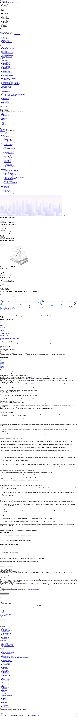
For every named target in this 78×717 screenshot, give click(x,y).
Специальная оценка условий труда (7, 100)
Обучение (3, 163)
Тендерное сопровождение (6, 101)
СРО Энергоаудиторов (5, 39)
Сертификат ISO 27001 (5, 670)
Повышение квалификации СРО (7, 630)
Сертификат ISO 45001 (5, 672)
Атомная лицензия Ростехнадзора (7, 53)
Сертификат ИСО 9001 (7, 155)
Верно (7, 129)
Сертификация (3, 601)
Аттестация (4, 169)
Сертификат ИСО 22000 (6, 63)
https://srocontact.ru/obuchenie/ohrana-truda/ (27, 398)
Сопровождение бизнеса (8, 188)
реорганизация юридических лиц (26, 294)
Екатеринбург (18, 2)
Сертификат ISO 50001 (5, 673)
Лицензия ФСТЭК (5, 643)
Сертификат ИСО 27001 (6, 64)
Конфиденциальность (5, 707)
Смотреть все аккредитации (4, 368)
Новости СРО (4, 117)
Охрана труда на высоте (6, 663)
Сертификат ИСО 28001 (6, 65)
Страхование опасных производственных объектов (10, 93)
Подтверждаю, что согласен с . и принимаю (20, 589)
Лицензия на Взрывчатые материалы (8, 54)
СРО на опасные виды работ (6, 41)
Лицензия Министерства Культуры (7, 52)
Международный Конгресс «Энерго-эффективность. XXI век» (10, 338)
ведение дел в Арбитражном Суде (36, 294)
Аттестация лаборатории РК (6, 87)
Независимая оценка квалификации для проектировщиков (11, 83)
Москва (12, 2)
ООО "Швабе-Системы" (4, 335)
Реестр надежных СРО (5, 40)
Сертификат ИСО (5, 60)
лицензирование (53, 293)
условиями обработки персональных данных (18, 589)
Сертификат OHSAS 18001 (6, 62)
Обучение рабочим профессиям (7, 72)
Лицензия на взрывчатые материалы (7, 645)
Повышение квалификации (6, 71)
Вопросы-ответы (4, 118)
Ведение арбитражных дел (6, 99)
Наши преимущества (5, 115)
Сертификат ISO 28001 (5, 671)
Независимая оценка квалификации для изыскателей (10, 84)
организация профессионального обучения (9, 294)
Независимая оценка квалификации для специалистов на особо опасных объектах (16, 176)
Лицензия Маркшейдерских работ (7, 55)
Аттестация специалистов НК (6, 81)
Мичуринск (2, 0)
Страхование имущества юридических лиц (10, 182)
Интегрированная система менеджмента (8, 68)
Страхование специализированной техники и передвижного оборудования (13, 94)
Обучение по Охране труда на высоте (8, 74)
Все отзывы (2, 339)
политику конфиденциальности (34, 589)
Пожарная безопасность (6, 664)
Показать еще (39, 605)
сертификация (59, 293)
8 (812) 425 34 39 (8, 614)
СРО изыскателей (5, 629)
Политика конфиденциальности (7, 695)
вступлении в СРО (16, 312)
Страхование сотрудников (6, 91)
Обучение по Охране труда (6, 73)
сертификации (27, 312)
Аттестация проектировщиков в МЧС (8, 86)
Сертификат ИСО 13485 (6, 67)
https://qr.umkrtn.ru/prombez (33, 378)
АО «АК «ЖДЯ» (3, 327)
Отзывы (3, 689)
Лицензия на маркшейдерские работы (8, 646)
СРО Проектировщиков (6, 38)
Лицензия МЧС (4, 51)
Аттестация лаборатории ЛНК (8, 172)
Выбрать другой (3, 129)
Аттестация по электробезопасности (7, 79)
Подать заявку (3, 221)
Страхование (4, 180)
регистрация (18, 294)
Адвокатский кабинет (5, 102)
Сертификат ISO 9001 (5, 668)
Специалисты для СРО (5, 634)
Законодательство (5, 705)
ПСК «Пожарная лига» (3, 325)
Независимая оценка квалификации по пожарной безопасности (12, 85)
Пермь (15, 2)
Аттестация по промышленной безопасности (9, 78)
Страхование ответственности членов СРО (10, 183)
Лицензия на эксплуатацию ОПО (7, 56)
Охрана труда (4, 662)
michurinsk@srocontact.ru (4, 106)
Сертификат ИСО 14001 (6, 61)
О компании (4, 113)
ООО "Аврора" (2, 330)
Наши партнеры (4, 116)
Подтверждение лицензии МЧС (7, 57)
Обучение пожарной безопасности (7, 75)
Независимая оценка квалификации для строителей (10, 82)
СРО (3, 135)
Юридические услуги (5, 186)
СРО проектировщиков (5, 628)
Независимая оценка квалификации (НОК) (8, 80)
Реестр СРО (4, 693)
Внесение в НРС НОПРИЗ (6, 47)
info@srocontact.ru (17, 34)
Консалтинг (4, 682)
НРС (3, 143)
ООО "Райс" (2, 328)
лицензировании (21, 312)
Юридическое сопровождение (6, 603)
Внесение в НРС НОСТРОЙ (6, 46)
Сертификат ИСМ (5, 674)
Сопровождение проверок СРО (7, 42)
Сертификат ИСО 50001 (7, 160)
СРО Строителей (4, 37)
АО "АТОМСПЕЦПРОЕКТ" (4, 333)
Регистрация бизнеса (5, 98)
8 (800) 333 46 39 (3, 614)
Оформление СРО (48, 293)
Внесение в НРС (4, 600)
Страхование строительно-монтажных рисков (9, 95)
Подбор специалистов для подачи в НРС (8, 48)
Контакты (3, 119)
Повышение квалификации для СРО (7, 43)
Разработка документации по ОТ (7, 104)
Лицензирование (4, 146)
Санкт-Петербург (8, 2)
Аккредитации (4, 114)
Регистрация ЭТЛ (5, 88)
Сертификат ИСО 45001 (6, 66)
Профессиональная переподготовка (9, 166)
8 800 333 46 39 (2, 33)
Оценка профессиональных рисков (7, 103)
